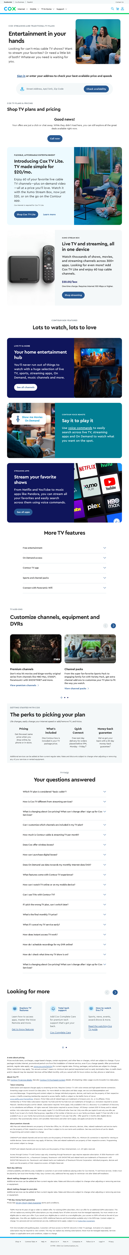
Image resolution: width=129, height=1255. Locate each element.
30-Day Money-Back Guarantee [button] (28, 1203)
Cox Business (19, 2)
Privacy (111, 1241)
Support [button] (60, 9)
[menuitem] (23, 9)
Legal (101, 1241)
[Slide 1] (61, 697)
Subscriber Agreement (86, 1221)
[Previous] (105, 625)
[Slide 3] (67, 697)
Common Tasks (30, 1241)
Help (42, 1241)
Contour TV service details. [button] (21, 1080)
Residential (8, 2)
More (64, 1241)
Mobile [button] (33, 9)
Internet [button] (21, 9)
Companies (76, 1241)
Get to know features (23, 1029)
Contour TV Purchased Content (52, 1080)
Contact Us (119, 2)
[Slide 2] (64, 697)
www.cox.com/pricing (43, 1066)
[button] (112, 8)
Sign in (21, 76)
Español (30, 2)
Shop (17, 1241)
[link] (26, 214)
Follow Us (89, 1241)
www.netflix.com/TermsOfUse (21, 1099)
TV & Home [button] (46, 9)
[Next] (113, 625)
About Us (54, 1241)
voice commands (80, 428)
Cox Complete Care (60, 1032)
